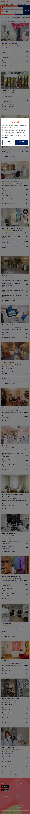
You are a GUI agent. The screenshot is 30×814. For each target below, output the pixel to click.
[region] (15, 132)
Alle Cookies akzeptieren (21, 142)
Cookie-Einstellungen (8, 142)
